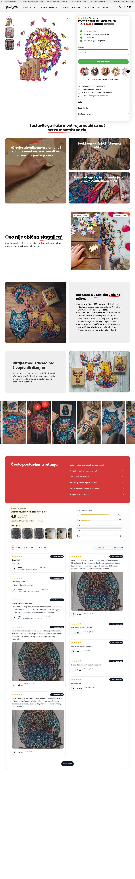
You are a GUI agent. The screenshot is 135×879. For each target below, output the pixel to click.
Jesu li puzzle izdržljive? (79, 477)
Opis (80, 102)
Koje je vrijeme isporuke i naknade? (84, 489)
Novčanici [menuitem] (76, 7)
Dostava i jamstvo (85, 114)
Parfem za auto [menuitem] (29, 7)
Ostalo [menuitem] (106, 7)
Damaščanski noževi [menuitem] (91, 7)
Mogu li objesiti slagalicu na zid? (83, 471)
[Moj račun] (124, 7)
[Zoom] (67, 18)
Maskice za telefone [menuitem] (49, 7)
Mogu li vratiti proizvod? (80, 494)
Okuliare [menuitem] (65, 7)
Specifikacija (83, 108)
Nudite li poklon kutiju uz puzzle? (83, 483)
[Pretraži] (120, 7)
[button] (128, 71)
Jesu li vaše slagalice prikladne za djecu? (87, 465)
